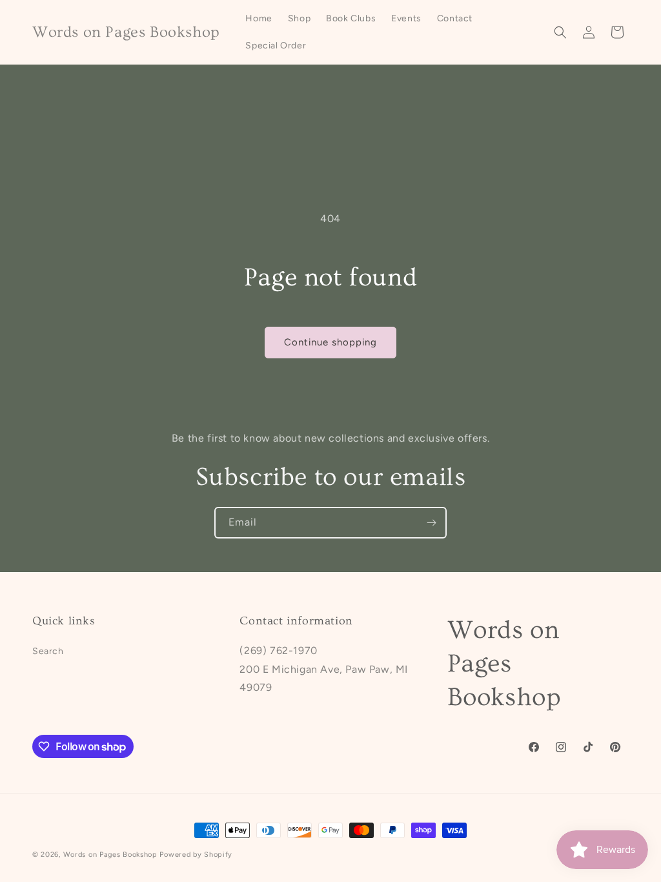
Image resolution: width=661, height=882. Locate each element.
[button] (560, 32)
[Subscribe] (431, 522)
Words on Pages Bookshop (110, 854)
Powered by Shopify (195, 854)
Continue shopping (330, 342)
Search (48, 651)
